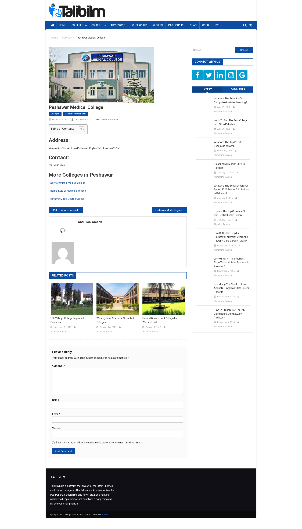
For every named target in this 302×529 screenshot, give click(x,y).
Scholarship (139, 25)
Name (56, 399)
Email (56, 414)
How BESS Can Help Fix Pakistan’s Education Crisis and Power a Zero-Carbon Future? (231, 237)
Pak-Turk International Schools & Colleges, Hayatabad (68, 210)
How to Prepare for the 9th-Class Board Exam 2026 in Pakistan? (230, 314)
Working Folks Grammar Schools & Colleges (115, 320)
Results (158, 25)
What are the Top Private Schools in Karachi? (228, 144)
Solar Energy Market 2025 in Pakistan (229, 166)
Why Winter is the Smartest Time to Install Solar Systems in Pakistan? (231, 262)
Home (62, 25)
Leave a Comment (109, 119)
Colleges (77, 25)
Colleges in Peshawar (75, 114)
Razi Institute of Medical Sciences (67, 190)
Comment (58, 365)
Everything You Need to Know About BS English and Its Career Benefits (231, 288)
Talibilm (105, 514)
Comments (238, 89)
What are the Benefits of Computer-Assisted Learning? (230, 100)
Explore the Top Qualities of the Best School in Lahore (229, 213)
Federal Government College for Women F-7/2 (160, 320)
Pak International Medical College (67, 182)
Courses (96, 25)
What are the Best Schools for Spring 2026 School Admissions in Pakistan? (231, 189)
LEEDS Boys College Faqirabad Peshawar (67, 320)
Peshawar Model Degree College (67, 198)
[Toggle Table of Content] (80, 129)
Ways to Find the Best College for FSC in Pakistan (230, 122)
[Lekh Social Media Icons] (197, 75)
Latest (207, 89)
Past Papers (176, 25)
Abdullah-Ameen (83, 119)
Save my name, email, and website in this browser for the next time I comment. (99, 442)
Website (56, 428)
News (193, 25)
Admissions (118, 25)
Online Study (210, 25)
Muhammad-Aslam (223, 111)
